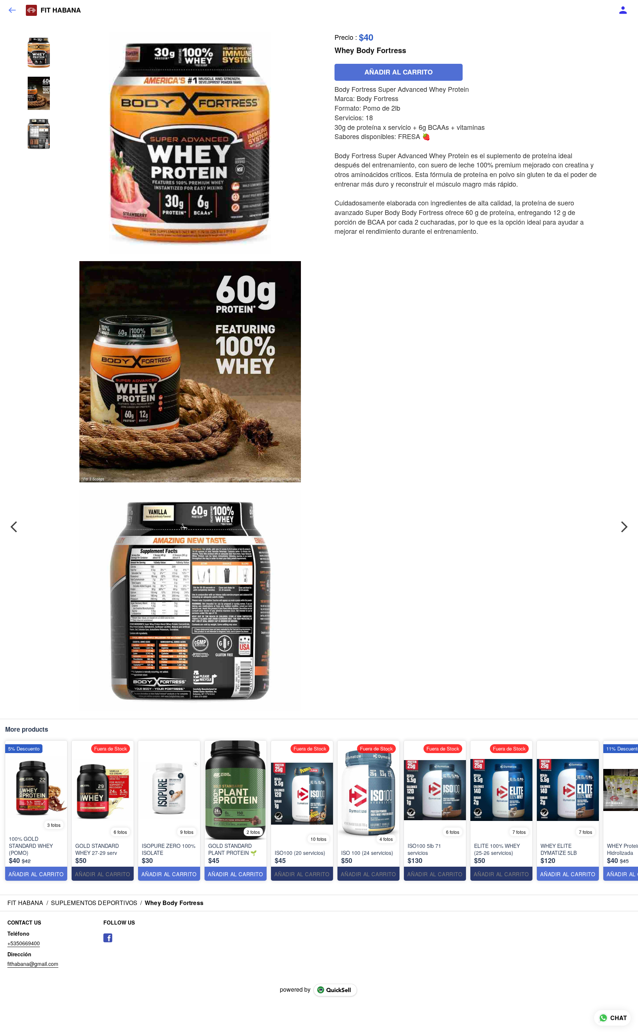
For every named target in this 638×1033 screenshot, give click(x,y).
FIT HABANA (61, 10)
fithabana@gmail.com (32, 963)
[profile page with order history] (623, 10)
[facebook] (108, 938)
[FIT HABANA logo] (31, 10)
